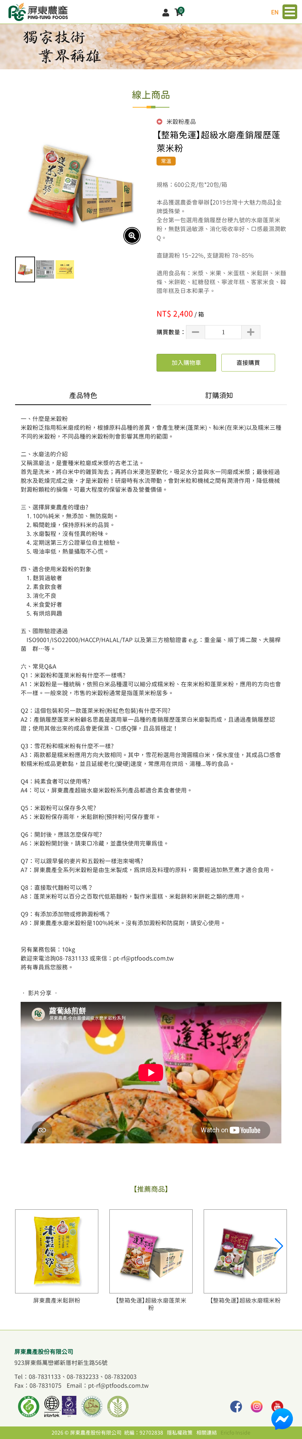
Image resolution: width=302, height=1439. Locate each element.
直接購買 (248, 363)
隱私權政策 (180, 1432)
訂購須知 (219, 395)
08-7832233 (83, 1377)
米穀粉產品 (180, 122)
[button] (278, 1246)
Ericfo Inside (235, 1432)
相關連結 (206, 1432)
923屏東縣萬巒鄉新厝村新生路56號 (61, 1363)
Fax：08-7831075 (38, 1386)
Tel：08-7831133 (37, 1377)
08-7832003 (121, 1377)
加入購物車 (186, 363)
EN (275, 12)
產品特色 (83, 395)
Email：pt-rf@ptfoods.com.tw (108, 1386)
